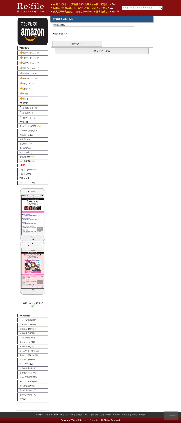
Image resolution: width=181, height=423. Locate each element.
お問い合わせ (105, 415)
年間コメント (28, 94)
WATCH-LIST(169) (27, 182)
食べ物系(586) (25, 148)
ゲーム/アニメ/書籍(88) (29, 351)
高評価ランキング (30, 73)
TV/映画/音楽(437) (27, 338)
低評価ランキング (30, 78)
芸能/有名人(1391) (27, 333)
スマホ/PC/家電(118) (28, 377)
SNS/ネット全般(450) (28, 381)
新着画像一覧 (28, 113)
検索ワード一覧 (28, 118)
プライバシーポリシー (53, 415)
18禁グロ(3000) (26, 170)
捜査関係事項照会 (138, 415)
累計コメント (28, 99)
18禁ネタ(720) (25, 174)
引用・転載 (69, 415)
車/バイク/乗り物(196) (29, 355)
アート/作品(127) (27, 364)
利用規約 (39, 415)
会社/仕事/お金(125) (28, 390)
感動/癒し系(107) (27, 135)
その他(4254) (25, 161)
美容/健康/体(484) (27, 346)
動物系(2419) (25, 139)
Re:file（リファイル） (89, 420)
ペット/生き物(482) (27, 359)
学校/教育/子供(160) (28, 373)
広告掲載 (116, 415)
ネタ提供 (79, 415)
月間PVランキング (31, 58)
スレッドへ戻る (102, 51)
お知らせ (94, 415)
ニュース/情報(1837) (28, 320)
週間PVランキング (31, 53)
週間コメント (28, 84)
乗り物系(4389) (26, 144)
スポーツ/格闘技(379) (28, 131)
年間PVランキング (31, 63)
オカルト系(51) (26, 152)
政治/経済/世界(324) (28, 329)
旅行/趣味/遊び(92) (27, 386)
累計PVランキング (31, 68)
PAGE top (171, 415)
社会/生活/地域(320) (28, 368)
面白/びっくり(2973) (28, 126)
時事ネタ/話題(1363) (28, 324)
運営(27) (23, 399)
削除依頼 (125, 415)
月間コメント (28, 89)
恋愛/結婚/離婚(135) (28, 395)
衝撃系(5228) (25, 157)
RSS (87, 415)
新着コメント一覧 (29, 108)
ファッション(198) (27, 342)
